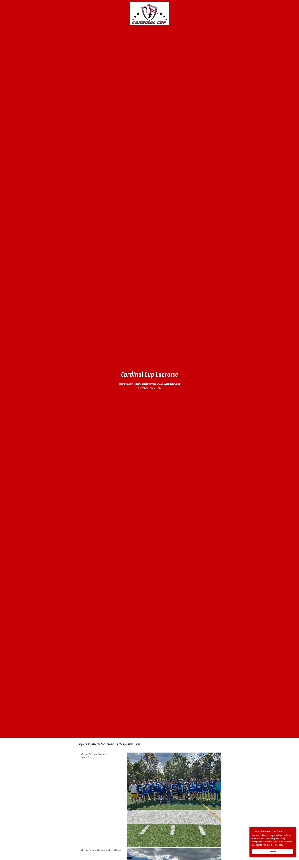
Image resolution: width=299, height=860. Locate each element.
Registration (126, 383)
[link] (149, 3)
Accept (273, 852)
